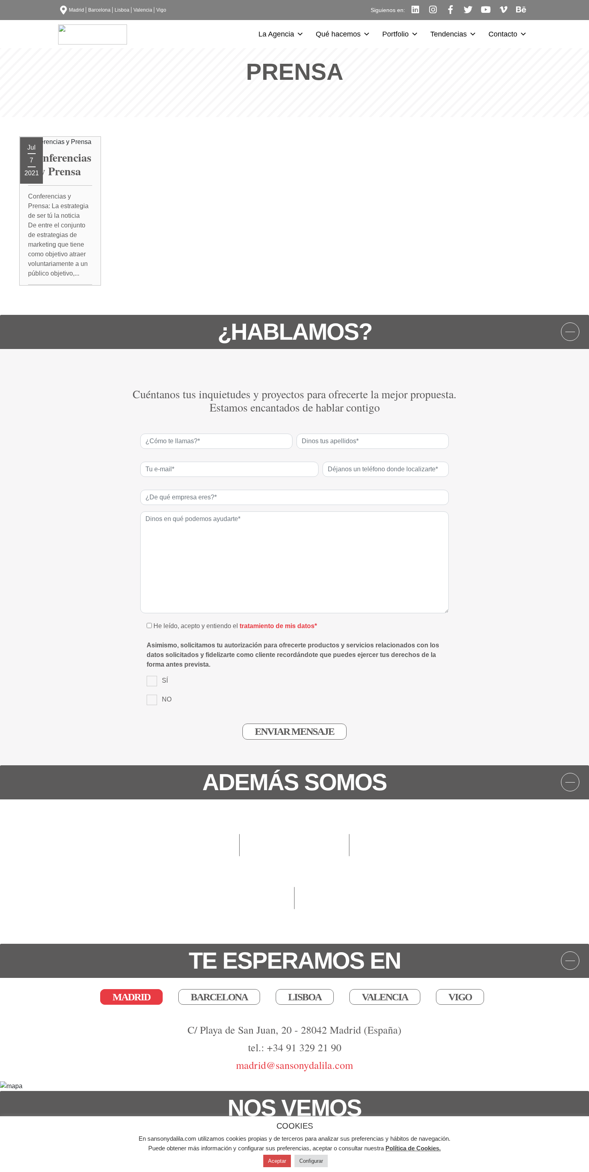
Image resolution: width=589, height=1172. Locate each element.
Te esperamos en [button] (295, 961)
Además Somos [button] (294, 782)
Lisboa (122, 10)
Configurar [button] (311, 1161)
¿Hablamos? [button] (295, 332)
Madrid (76, 10)
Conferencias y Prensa (60, 164)
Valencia (142, 10)
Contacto (502, 34)
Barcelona (99, 10)
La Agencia (276, 34)
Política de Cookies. (413, 1148)
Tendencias (448, 34)
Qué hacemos (338, 34)
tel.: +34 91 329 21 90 (294, 1047)
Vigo (161, 10)
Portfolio (395, 34)
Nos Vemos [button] (294, 1108)
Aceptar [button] (277, 1161)
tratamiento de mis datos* (278, 625)
